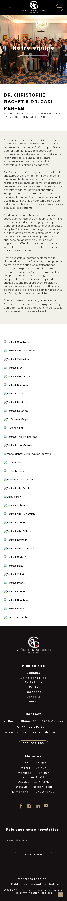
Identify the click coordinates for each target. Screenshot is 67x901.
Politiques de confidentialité (35, 884)
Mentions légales (32, 879)
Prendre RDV (33, 743)
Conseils (33, 696)
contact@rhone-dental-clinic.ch (36, 732)
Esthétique (33, 682)
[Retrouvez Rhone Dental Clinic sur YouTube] (46, 806)
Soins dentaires (33, 677)
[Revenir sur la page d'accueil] (33, 646)
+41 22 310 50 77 (36, 726)
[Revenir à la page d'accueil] (33, 12)
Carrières (33, 692)
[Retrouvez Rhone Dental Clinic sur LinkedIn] (38, 806)
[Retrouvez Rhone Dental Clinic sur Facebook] (21, 806)
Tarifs (33, 687)
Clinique (33, 673)
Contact (33, 701)
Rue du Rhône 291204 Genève (36, 721)
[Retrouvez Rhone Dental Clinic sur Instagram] (29, 806)
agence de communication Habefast (39, 891)
